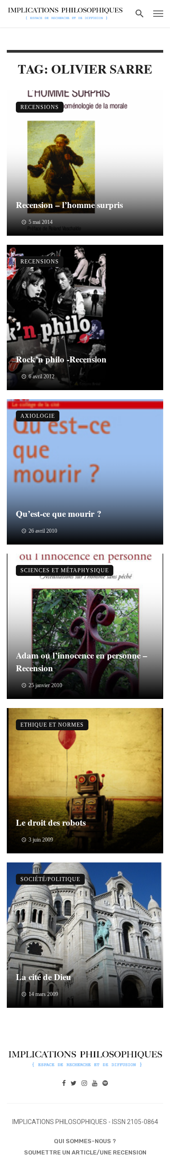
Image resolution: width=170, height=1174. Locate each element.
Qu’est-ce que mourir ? (59, 513)
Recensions (39, 107)
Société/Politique (50, 879)
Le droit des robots (51, 822)
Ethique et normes (52, 725)
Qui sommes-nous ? (85, 1141)
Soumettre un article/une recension (85, 1152)
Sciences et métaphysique (64, 570)
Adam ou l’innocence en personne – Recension (81, 661)
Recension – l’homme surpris (69, 204)
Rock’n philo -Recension (61, 359)
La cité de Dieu (43, 977)
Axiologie (37, 416)
